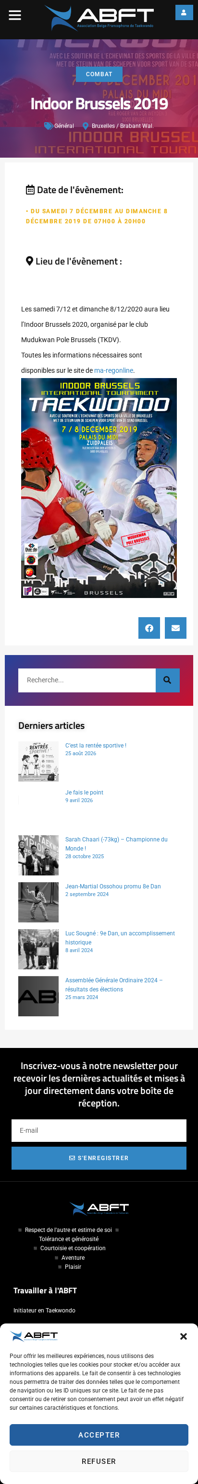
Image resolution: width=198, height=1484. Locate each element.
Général (64, 126)
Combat (99, 74)
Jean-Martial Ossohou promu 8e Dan (113, 886)
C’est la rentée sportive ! (95, 745)
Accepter (99, 1435)
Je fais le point (84, 792)
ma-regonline (113, 370)
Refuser (99, 1461)
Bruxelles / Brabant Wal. (123, 126)
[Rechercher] (168, 680)
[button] (183, 1336)
